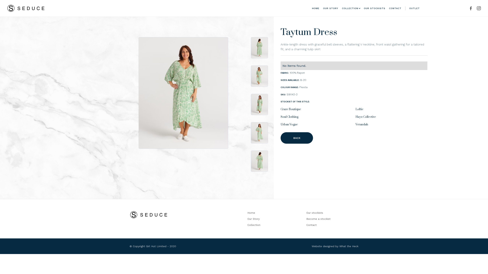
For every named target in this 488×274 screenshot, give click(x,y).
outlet (414, 8)
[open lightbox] (183, 93)
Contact (395, 8)
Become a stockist (318, 218)
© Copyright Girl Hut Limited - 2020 (153, 246)
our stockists (374, 8)
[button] (350, 8)
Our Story (253, 218)
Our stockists (314, 212)
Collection (253, 224)
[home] (26, 8)
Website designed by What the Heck (335, 246)
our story (330, 8)
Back (296, 137)
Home (315, 8)
